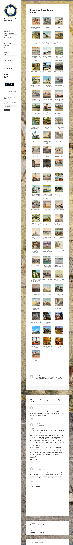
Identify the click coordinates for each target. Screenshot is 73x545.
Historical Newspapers (9, 33)
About (5, 29)
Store (5, 47)
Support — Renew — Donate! (10, 26)
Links (5, 54)
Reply (32, 418)
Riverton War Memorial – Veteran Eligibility (9, 43)
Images (5, 35)
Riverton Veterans (8, 40)
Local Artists (6, 45)
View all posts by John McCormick (42, 381)
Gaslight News (7, 31)
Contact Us (6, 52)
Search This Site (7, 60)
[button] (35, 23)
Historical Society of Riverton (10, 20)
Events (5, 50)
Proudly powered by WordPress (36, 542)
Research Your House (8, 37)
